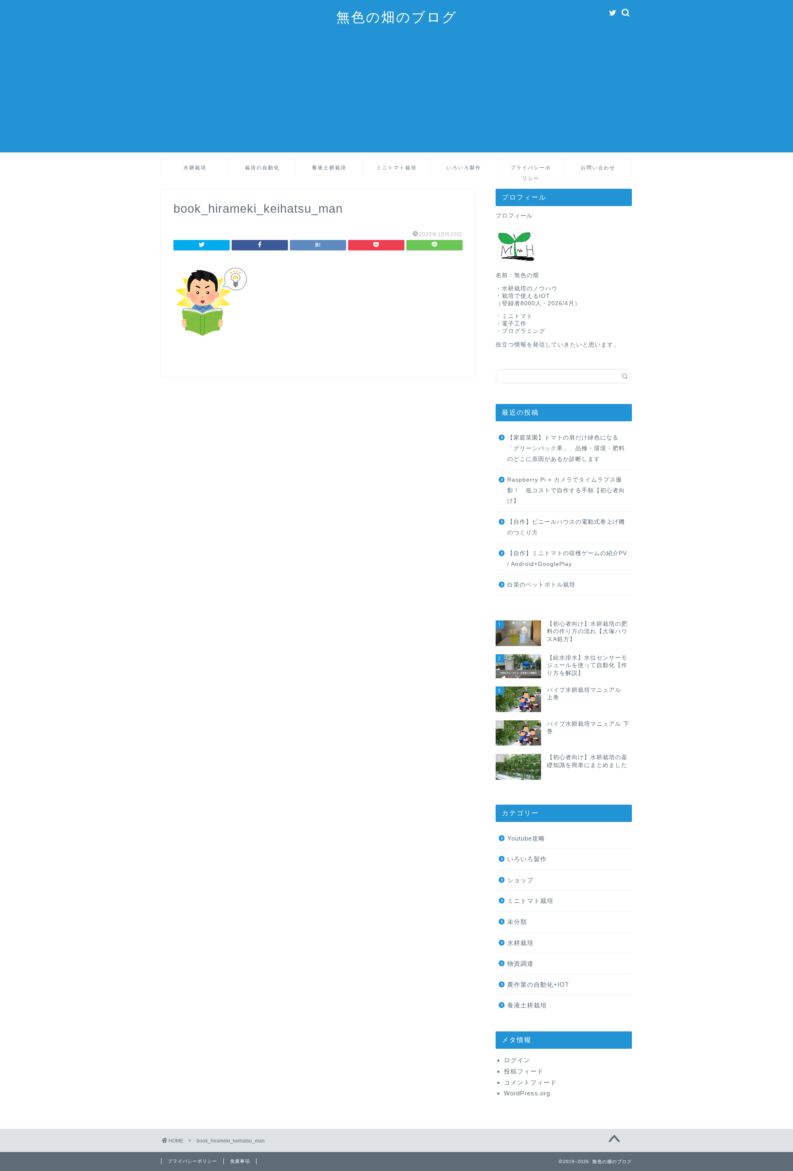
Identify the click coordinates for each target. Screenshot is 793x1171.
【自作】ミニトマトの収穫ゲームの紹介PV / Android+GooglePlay (567, 558)
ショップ (520, 880)
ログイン (517, 1060)
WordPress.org (527, 1093)
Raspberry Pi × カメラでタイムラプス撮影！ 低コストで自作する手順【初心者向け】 (566, 490)
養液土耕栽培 (329, 167)
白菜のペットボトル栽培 (541, 585)
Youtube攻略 (526, 838)
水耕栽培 (195, 167)
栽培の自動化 (262, 167)
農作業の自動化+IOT (538, 984)
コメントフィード (530, 1082)
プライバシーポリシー (530, 170)
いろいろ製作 (463, 167)
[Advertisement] (396, 94)
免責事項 (240, 1161)
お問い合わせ (598, 167)
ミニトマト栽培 (396, 167)
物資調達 (520, 963)
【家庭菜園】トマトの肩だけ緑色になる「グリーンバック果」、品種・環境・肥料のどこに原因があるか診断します (566, 448)
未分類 (517, 921)
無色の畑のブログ (396, 16)
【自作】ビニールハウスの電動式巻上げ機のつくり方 (566, 527)
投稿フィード (524, 1071)
